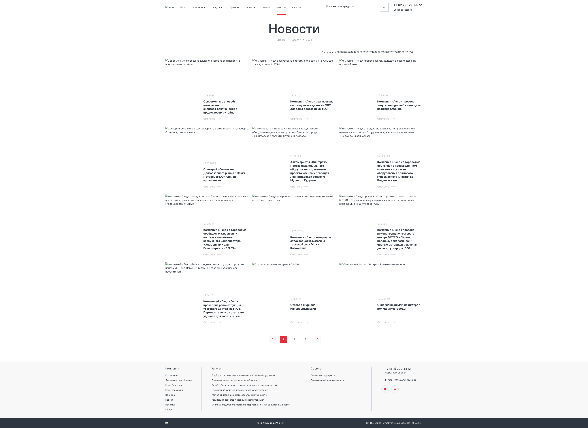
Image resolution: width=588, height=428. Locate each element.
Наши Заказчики (174, 390)
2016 (398, 52)
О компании (171, 375)
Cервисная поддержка (323, 375)
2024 (352, 52)
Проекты (234, 7)
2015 (404, 52)
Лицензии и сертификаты (178, 380)
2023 (358, 52)
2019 (382, 52)
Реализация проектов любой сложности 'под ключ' (238, 399)
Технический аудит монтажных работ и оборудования (239, 390)
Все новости (329, 52)
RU (181, 7)
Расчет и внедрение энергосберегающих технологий (239, 395)
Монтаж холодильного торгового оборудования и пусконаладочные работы (251, 404)
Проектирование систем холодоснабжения (234, 380)
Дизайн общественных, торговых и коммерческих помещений (244, 385)
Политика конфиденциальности (327, 380)
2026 (340, 52)
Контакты (297, 7)
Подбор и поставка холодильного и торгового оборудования (243, 375)
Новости (281, 7)
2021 (370, 52)
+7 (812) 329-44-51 (408, 5)
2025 (346, 52)
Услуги (216, 7)
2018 (387, 52)
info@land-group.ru (405, 379)
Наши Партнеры (173, 385)
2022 (364, 52)
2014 (410, 52)
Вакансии (170, 395)
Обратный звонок (403, 9)
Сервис (249, 7)
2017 (393, 52)
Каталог (267, 7)
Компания (198, 7)
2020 (376, 52)
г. (340, 6)
